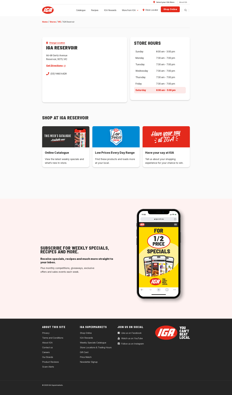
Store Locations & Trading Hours (96, 347)
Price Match (86, 357)
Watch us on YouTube (132, 338)
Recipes (94, 10)
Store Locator (151, 10)
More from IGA (129, 10)
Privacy (46, 333)
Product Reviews (50, 362)
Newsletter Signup (89, 362)
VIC (59, 22)
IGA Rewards (110, 10)
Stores (53, 22)
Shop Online (170, 9)
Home (45, 22)
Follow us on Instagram (132, 343)
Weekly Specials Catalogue (93, 342)
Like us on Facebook (131, 333)
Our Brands (47, 357)
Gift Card (84, 352)
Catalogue (81, 10)
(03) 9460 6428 (58, 73)
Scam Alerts (48, 366)
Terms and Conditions (52, 337)
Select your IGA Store (165, 2)
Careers (46, 352)
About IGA (183, 2)
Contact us (47, 347)
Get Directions (54, 65)
